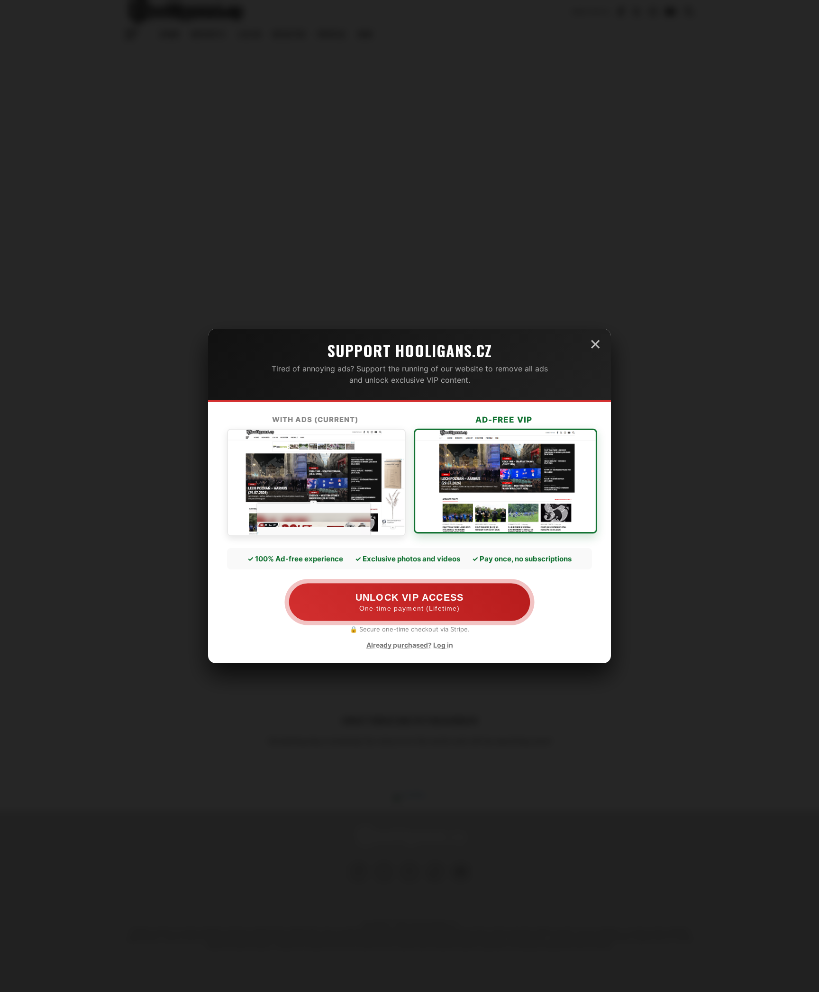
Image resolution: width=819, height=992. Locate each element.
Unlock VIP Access (409, 602)
